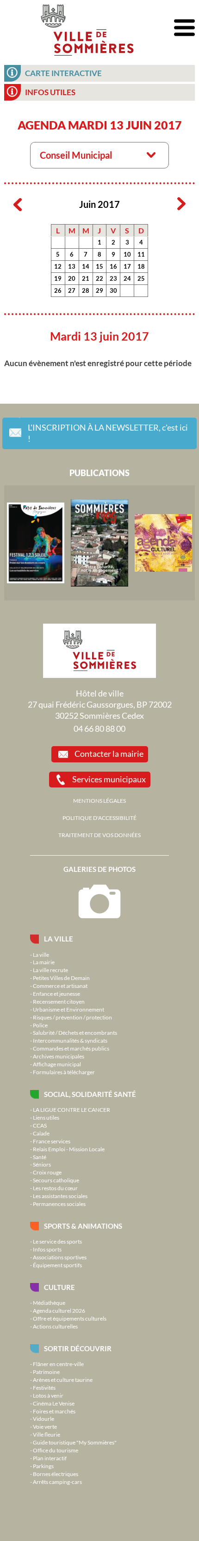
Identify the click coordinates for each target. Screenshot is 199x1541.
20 (71, 278)
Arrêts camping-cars (57, 1481)
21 (85, 278)
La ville (58, 939)
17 (127, 266)
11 (141, 254)
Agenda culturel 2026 (59, 1310)
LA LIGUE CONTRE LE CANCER (71, 1109)
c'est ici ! (108, 433)
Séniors (42, 1164)
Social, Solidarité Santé (90, 1094)
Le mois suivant (181, 204)
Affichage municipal (57, 1064)
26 (58, 290)
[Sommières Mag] (99, 543)
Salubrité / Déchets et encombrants (75, 1032)
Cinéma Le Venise (54, 1403)
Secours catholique (56, 1180)
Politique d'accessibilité (99, 817)
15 (99, 266)
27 (71, 290)
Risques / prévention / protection (72, 1017)
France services (51, 1141)
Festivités (44, 1387)
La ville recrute (50, 970)
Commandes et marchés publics (71, 1048)
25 (141, 278)
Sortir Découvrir (78, 1348)
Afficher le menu (184, 28)
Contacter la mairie (109, 753)
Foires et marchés (54, 1411)
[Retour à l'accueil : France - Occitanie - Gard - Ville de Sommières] (87, 28)
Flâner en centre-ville (58, 1363)
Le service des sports (57, 1241)
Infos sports (47, 1249)
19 (58, 278)
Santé (39, 1157)
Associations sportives (60, 1257)
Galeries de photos (99, 869)
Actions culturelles (55, 1326)
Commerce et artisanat (60, 985)
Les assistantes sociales (60, 1196)
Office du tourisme (55, 1450)
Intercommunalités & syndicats (70, 1040)
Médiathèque (49, 1302)
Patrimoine (46, 1371)
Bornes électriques (55, 1473)
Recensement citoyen (59, 1001)
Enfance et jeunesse (56, 993)
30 (113, 290)
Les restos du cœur (55, 1188)
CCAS (40, 1125)
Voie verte (45, 1426)
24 (127, 278)
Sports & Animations (83, 1226)
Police (40, 1025)
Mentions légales (99, 800)
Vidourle (43, 1418)
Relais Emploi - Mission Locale (69, 1149)
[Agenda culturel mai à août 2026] (163, 543)
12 (58, 266)
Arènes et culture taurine (63, 1379)
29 (99, 290)
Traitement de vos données (99, 835)
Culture (59, 1287)
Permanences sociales (59, 1203)
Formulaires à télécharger (64, 1072)
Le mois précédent (17, 204)
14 (85, 266)
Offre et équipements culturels (69, 1318)
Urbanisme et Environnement (68, 1009)
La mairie (44, 962)
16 (113, 266)
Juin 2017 (99, 204)
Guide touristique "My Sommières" (75, 1442)
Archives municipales (58, 1056)
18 (141, 266)
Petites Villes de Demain (61, 977)
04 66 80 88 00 (99, 728)
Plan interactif (50, 1458)
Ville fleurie (46, 1434)
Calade (41, 1133)
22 (99, 278)
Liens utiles (46, 1117)
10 (127, 254)
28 (85, 290)
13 (71, 266)
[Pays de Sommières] (35, 543)
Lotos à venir (48, 1395)
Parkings (43, 1466)
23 (113, 278)
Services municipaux (109, 779)
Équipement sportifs (57, 1265)
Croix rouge (47, 1172)
